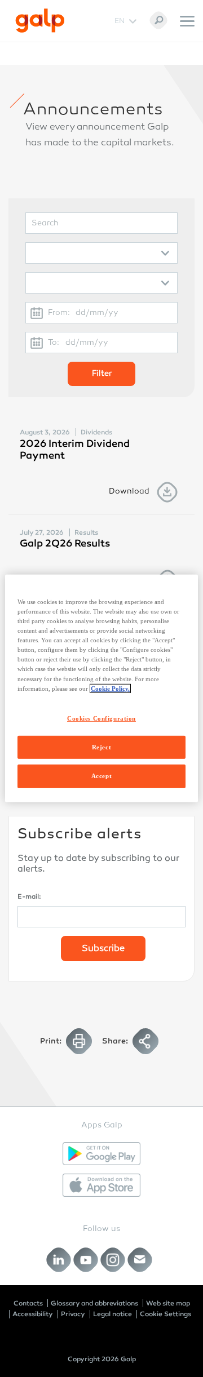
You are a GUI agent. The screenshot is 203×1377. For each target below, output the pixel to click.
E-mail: (29, 896)
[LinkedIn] (59, 1260)
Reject (101, 746)
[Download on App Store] (101, 1185)
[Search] (158, 20)
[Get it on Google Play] (101, 1153)
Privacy (73, 1314)
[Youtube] (86, 1260)
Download (129, 491)
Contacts (28, 1303)
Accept (101, 775)
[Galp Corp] (40, 20)
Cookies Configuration (101, 717)
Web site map (168, 1303)
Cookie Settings (165, 1314)
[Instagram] (113, 1260)
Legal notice (112, 1314)
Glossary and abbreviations (94, 1303)
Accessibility (32, 1314)
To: (53, 343)
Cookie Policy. (110, 688)
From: (59, 313)
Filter (102, 374)
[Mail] (140, 1260)
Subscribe (103, 949)
